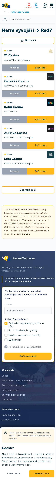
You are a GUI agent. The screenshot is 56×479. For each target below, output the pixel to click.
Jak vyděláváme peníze (13, 395)
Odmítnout (13, 473)
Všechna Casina (20, 12)
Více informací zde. (21, 464)
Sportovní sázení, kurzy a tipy (23, 330)
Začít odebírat (28, 356)
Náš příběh (7, 399)
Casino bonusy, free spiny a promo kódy (26, 324)
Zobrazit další (28, 190)
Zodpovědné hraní (11, 415)
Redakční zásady (10, 390)
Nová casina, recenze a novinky (24, 335)
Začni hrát (40, 67)
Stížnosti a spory (10, 419)
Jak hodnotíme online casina (17, 380)
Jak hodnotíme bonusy (14, 385)
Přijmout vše (41, 473)
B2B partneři (15, 340)
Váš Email (8, 305)
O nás (5, 376)
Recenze (14, 67)
